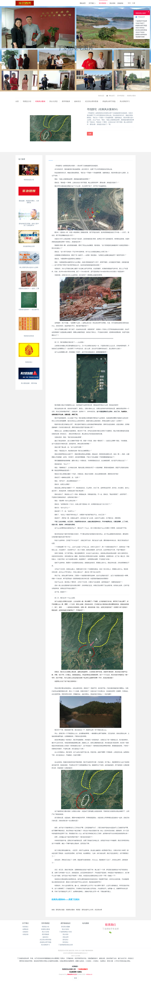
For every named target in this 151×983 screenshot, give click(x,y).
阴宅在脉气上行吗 (87, 910)
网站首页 (83, 3)
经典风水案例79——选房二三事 (29, 288)
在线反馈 (25, 934)
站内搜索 (85, 923)
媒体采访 (77, 101)
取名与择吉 (65, 929)
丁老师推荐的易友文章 (65, 945)
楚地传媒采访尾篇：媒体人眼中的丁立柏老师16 (29, 224)
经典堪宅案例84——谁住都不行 (29, 309)
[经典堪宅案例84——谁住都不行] (28, 300)
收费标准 (25, 929)
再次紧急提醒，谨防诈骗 (29, 383)
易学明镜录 (66, 101)
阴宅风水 (65, 940)
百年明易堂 (102, 3)
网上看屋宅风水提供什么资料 (29, 267)
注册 (133, 3)
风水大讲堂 (53, 101)
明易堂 (78, 910)
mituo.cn (89, 974)
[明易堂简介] (28, 349)
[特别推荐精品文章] (28, 237)
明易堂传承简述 (29, 336)
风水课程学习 (125, 101)
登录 (129, 3)
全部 (17, 101)
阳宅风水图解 (65, 927)
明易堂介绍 (27, 101)
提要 (89, 134)
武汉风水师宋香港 (91, 101)
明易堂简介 (28, 362)
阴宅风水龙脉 (60, 910)
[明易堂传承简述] (28, 323)
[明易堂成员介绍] (28, 170)
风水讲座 (112, 3)
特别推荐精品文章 (29, 246)
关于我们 (91, 3)
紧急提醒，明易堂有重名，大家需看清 (29, 201)
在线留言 (25, 932)
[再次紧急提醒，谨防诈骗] (28, 373)
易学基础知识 (65, 923)
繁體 (75, 978)
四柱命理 (65, 937)
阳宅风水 (65, 942)
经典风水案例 (131, 96)
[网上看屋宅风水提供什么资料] (28, 258)
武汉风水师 (98, 910)
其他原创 (120, 3)
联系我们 (25, 927)
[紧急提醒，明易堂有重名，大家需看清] (28, 191)
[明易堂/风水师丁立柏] (24, 3)
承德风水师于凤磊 (109, 101)
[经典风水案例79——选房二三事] (28, 279)
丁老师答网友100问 (65, 932)
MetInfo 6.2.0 (72, 974)
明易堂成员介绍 (29, 180)
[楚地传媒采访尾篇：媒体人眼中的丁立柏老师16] (28, 214)
